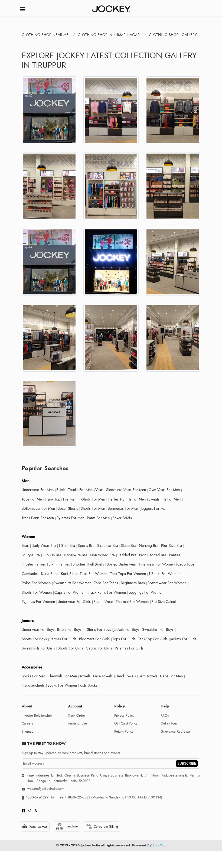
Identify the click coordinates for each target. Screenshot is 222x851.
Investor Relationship (37, 715)
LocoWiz (159, 845)
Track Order (76, 715)
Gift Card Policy (126, 723)
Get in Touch (170, 723)
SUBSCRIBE (186, 763)
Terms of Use (77, 723)
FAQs (165, 715)
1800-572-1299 (37, 797)
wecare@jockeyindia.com (45, 788)
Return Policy (123, 731)
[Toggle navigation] (22, 9)
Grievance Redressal (176, 731)
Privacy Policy (124, 715)
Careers (27, 723)
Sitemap (27, 731)
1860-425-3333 (78, 797)
